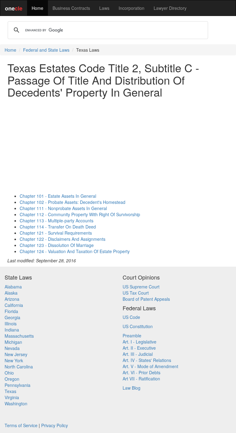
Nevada (12, 348)
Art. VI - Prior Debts (141, 372)
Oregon (12, 379)
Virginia (12, 397)
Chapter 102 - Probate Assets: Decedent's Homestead (72, 202)
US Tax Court (136, 293)
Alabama (13, 287)
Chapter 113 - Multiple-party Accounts (56, 220)
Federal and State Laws (46, 50)
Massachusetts (19, 336)
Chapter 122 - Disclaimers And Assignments (62, 239)
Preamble (132, 335)
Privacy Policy (54, 425)
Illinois (11, 323)
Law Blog (131, 388)
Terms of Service (21, 425)
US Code (131, 317)
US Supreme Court (141, 287)
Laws (104, 8)
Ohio (9, 373)
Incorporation (131, 8)
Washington (16, 403)
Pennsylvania (17, 385)
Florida (11, 311)
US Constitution (138, 326)
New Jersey (16, 354)
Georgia (12, 317)
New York (14, 360)
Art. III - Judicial (138, 354)
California (14, 305)
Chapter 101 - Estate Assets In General (58, 196)
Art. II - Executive (139, 348)
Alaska (11, 293)
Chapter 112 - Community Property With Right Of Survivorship (80, 214)
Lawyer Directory (170, 8)
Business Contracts (71, 8)
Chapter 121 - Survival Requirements (56, 233)
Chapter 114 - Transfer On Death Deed (58, 227)
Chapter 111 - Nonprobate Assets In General (63, 208)
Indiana (12, 330)
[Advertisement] (118, 145)
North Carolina (19, 366)
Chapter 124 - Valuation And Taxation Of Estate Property (75, 251)
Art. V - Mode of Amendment (150, 366)
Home (37, 8)
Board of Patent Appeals (146, 299)
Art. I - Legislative (139, 342)
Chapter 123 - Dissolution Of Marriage (57, 245)
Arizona (12, 299)
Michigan (13, 342)
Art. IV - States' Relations (147, 360)
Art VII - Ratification (141, 378)
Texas (10, 391)
